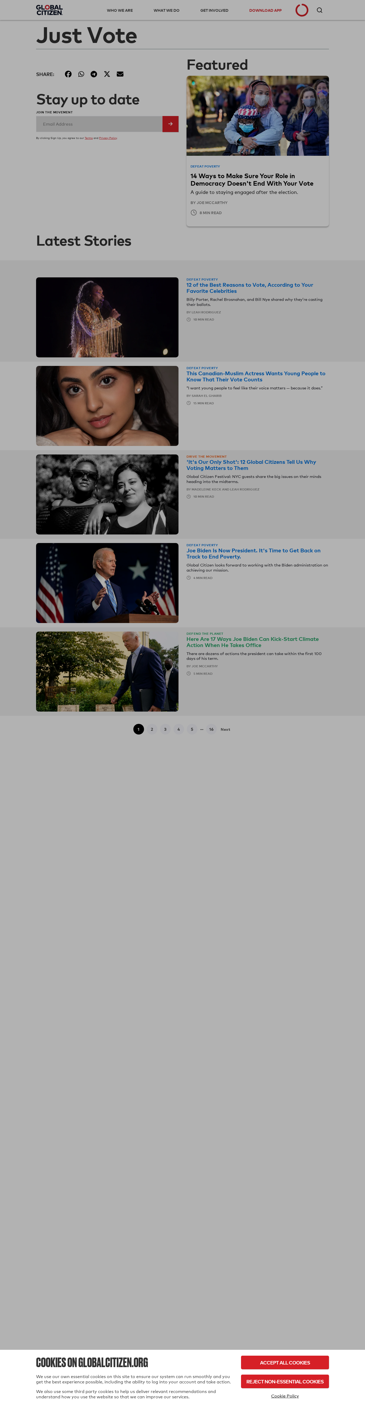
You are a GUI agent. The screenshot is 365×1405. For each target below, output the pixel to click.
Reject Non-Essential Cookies (285, 1381)
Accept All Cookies (285, 1362)
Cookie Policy (285, 1396)
